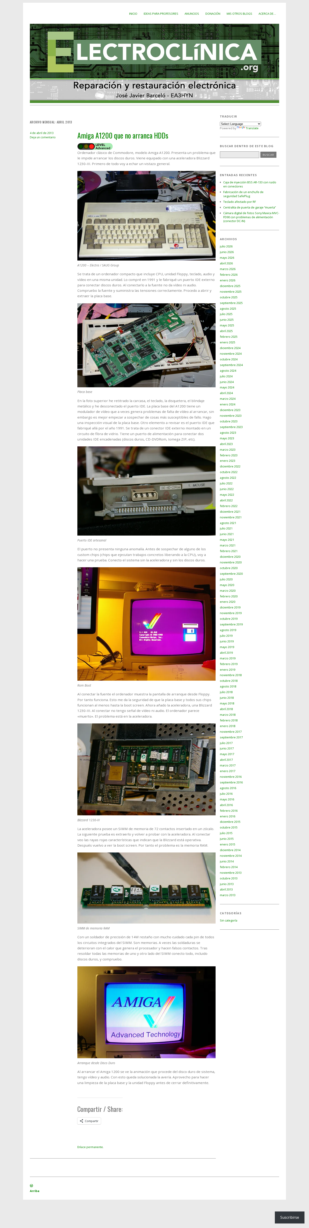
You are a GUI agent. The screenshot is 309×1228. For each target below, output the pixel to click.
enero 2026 (227, 280)
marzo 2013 (227, 895)
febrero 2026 (229, 275)
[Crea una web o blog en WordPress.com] (31, 1186)
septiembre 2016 (231, 782)
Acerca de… (267, 14)
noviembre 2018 (231, 675)
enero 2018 (227, 726)
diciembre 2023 (230, 410)
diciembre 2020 (230, 557)
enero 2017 (227, 771)
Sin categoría (228, 920)
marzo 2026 (227, 269)
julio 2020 (226, 579)
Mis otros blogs (239, 14)
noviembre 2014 (231, 856)
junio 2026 (227, 252)
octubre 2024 (229, 359)
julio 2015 (226, 833)
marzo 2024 (227, 399)
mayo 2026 (227, 258)
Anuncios (192, 14)
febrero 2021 (229, 551)
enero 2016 (227, 816)
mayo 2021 (227, 540)
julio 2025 (226, 314)
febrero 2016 (229, 811)
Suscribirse (289, 1217)
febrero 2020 (229, 596)
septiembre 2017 (231, 737)
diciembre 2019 (230, 607)
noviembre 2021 (231, 517)
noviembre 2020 (231, 562)
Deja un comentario (43, 137)
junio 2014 (227, 861)
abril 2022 (226, 500)
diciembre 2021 (230, 512)
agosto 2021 (228, 523)
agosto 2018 (228, 686)
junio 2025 (227, 320)
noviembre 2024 (231, 354)
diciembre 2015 (230, 822)
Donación (212, 14)
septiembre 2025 (231, 303)
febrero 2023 (229, 455)
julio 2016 (226, 794)
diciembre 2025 (230, 286)
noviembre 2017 (231, 732)
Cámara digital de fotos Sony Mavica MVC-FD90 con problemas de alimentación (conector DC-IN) (251, 217)
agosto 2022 (228, 478)
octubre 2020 (229, 568)
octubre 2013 (229, 878)
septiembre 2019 (231, 624)
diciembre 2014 (230, 850)
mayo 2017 (227, 754)
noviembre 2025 (231, 292)
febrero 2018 (229, 720)
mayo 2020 (227, 585)
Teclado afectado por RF (239, 202)
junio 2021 (227, 534)
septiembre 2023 (231, 427)
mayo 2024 (227, 387)
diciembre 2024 (230, 348)
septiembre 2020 (231, 574)
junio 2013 (227, 884)
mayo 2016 (227, 799)
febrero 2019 (229, 664)
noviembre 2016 (231, 777)
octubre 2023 (229, 421)
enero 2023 (227, 461)
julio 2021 (226, 528)
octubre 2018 (229, 681)
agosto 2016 (228, 788)
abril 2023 (226, 444)
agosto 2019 (228, 630)
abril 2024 (226, 393)
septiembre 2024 (231, 365)
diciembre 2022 (230, 466)
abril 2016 (226, 805)
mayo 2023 (227, 438)
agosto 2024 (228, 371)
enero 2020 (227, 602)
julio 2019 (226, 636)
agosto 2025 (228, 308)
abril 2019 (226, 653)
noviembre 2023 (231, 416)
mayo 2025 (227, 325)
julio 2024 (226, 376)
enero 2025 (227, 342)
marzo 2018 (227, 715)
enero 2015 (227, 844)
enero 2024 (227, 404)
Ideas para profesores (161, 14)
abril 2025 (226, 331)
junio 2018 (227, 698)
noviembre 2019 (231, 613)
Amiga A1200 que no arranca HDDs (122, 135)
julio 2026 (226, 246)
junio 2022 (227, 489)
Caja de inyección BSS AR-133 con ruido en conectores (249, 184)
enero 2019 (227, 670)
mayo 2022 (227, 495)
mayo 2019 (227, 647)
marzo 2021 (227, 545)
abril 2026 (226, 263)
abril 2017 (226, 760)
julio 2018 (226, 692)
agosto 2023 (228, 433)
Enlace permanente (90, 1147)
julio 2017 (226, 743)
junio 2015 (227, 839)
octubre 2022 (229, 472)
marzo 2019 (227, 658)
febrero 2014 (229, 867)
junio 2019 (227, 641)
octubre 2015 (229, 827)
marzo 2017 (227, 765)
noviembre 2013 (231, 873)
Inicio (133, 14)
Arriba (34, 1191)
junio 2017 (227, 748)
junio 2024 (227, 382)
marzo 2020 (227, 591)
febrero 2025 (229, 337)
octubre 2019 (229, 619)
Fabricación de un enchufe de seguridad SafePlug (243, 194)
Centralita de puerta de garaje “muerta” (249, 207)
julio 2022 (226, 483)
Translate (252, 128)
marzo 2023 (227, 450)
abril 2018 (226, 709)
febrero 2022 (229, 506)
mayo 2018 (227, 703)
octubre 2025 (229, 297)
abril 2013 (226, 889)
